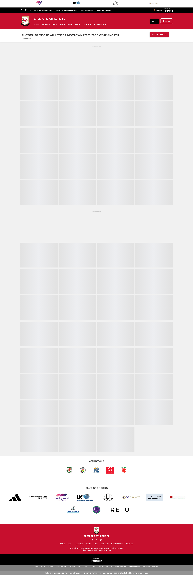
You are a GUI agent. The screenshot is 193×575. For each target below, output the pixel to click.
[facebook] (21, 10)
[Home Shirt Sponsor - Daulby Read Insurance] (39, 3)
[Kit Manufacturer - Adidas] (15, 498)
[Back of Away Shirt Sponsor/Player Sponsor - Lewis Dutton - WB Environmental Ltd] (178, 498)
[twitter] (26, 10)
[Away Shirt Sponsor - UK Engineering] (77, 3)
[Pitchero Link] (168, 11)
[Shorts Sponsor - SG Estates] (153, 3)
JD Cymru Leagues (104, 10)
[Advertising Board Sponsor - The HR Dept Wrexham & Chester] (96, 510)
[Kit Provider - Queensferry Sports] (38, 498)
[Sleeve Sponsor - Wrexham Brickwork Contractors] (115, 3)
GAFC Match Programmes (66, 10)
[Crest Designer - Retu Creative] (120, 510)
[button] (36, 24)
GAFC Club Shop (87, 10)
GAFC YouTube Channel (43, 10)
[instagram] (30, 10)
